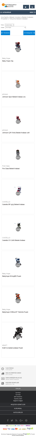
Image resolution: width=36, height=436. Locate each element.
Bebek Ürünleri (15, 17)
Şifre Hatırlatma (18, 396)
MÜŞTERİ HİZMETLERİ (18, 404)
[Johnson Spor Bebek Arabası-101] (18, 82)
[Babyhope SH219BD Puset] (18, 262)
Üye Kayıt (18, 392)
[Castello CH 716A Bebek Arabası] (18, 226)
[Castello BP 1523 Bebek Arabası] (18, 190)
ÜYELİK (18, 388)
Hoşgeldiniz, (30, 1)
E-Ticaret (32, 434)
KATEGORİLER (6, 12)
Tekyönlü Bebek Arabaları (18, 19)
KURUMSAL (18, 408)
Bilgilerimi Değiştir (18, 400)
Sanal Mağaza (6, 434)
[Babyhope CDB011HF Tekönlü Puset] (18, 298)
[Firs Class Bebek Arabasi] (18, 154)
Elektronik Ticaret (16, 434)
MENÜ (32, 12)
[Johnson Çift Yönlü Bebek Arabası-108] (18, 118)
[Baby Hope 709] (18, 46)
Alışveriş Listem (18, 398)
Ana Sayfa (4, 17)
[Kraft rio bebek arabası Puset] (18, 333)
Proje (26, 434)
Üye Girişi (18, 394)
